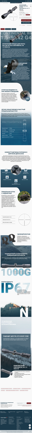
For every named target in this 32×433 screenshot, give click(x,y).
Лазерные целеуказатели (19, 426)
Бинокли (18, 421)
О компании (10, 419)
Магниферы (18, 425)
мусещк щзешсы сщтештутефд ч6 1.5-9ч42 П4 (12, 390)
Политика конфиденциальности (12, 423)
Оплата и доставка (11, 420)
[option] (9, 12)
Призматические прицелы (19, 424)
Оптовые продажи (11, 421)
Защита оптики (19, 428)
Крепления (18, 429)
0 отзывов (23, 25)
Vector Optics (22, 10)
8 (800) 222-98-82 (19, 2)
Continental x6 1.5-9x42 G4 (16, 388)
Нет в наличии (26, 17)
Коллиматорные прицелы (19, 420)
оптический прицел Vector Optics (26, 388)
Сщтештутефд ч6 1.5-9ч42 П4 (24, 390)
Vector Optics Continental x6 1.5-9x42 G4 (6, 388)
